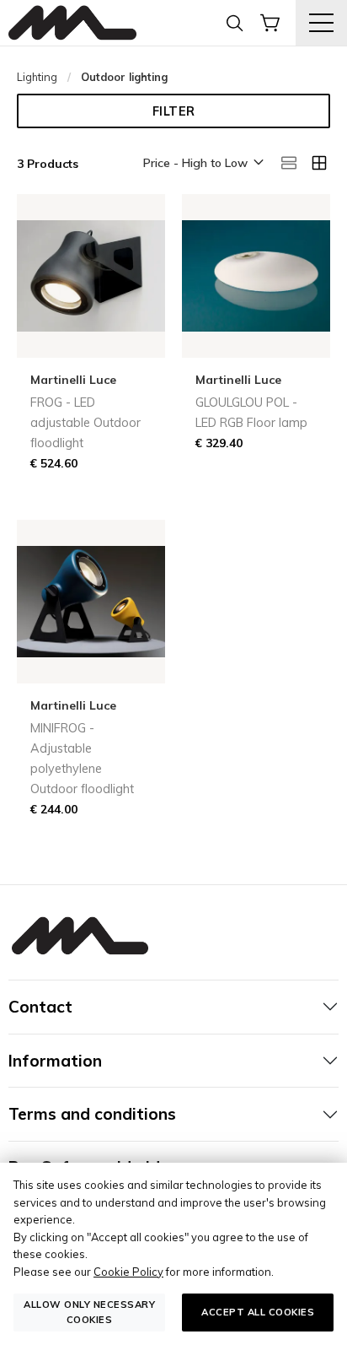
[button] (202, 163)
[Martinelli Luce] (72, 23)
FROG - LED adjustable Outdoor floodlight (85, 423)
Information (55, 1061)
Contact (40, 1007)
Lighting (37, 77)
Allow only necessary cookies (89, 1312)
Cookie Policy (128, 1271)
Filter (173, 111)
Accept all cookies (257, 1312)
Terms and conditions (92, 1114)
